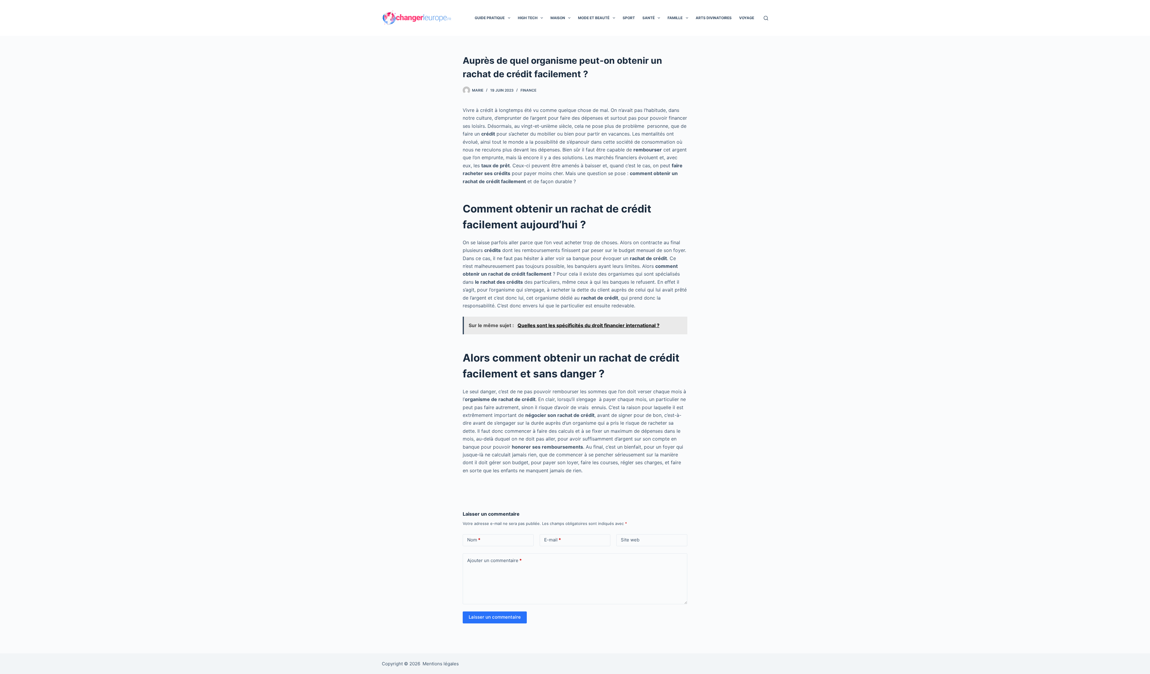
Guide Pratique (490, 18)
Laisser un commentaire (495, 617)
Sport (629, 18)
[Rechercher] (766, 18)
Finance (528, 90)
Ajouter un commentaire (494, 560)
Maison (557, 18)
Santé (648, 18)
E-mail (552, 540)
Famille (675, 18)
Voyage (746, 18)
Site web (630, 540)
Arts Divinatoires (714, 18)
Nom (473, 540)
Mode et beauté (593, 18)
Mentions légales (441, 664)
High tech (528, 18)
